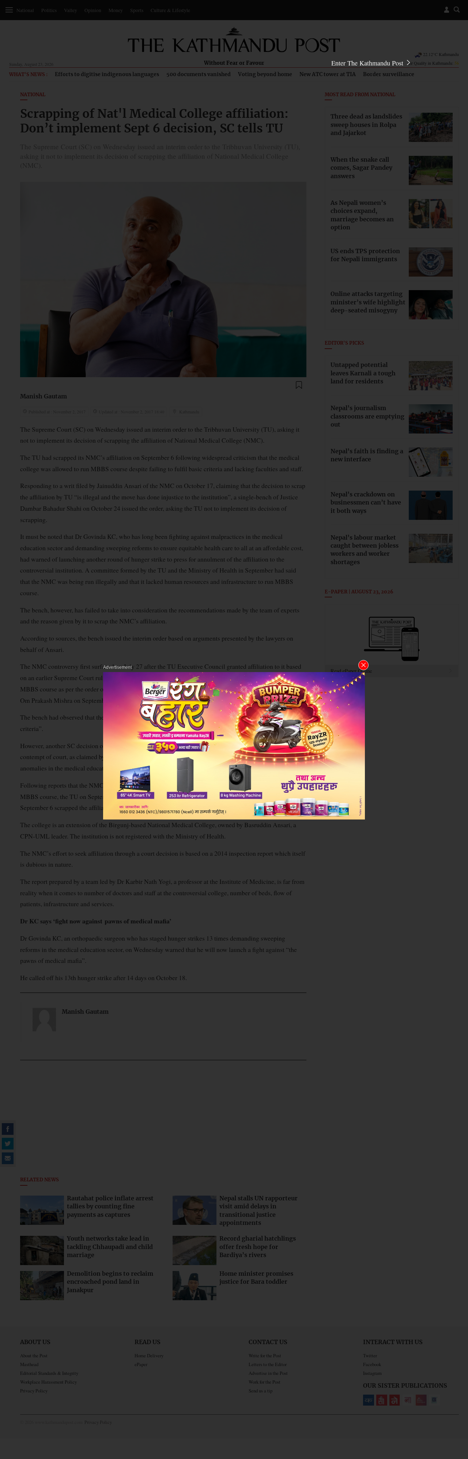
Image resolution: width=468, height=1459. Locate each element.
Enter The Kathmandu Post (368, 63)
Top (453, 1402)
